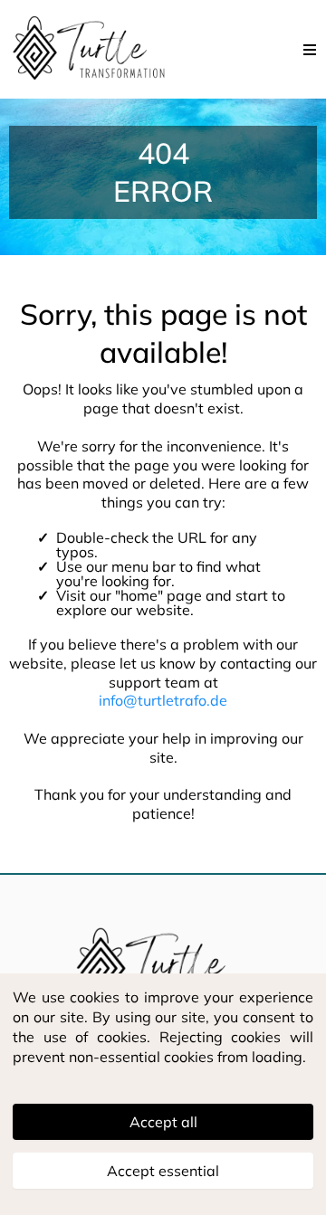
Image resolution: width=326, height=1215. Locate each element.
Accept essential (163, 1171)
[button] (310, 50)
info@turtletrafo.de (163, 700)
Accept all (163, 1122)
